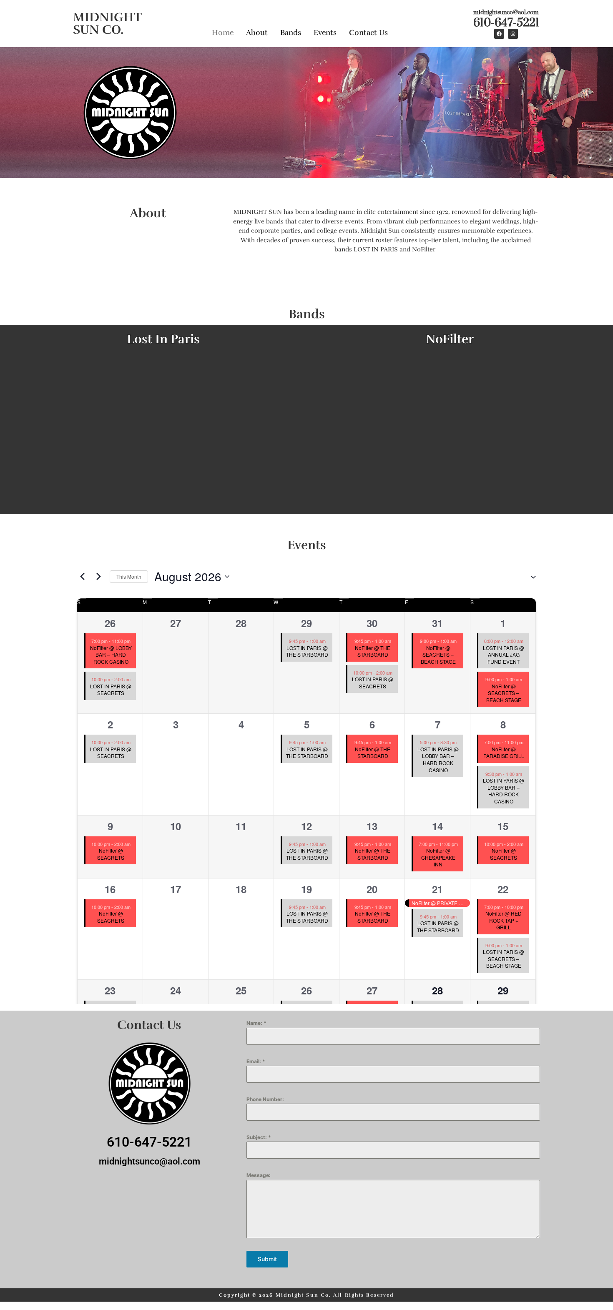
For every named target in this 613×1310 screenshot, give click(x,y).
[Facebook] (499, 34)
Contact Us (368, 32)
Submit (267, 1258)
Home (223, 32)
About (257, 32)
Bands (290, 32)
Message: (258, 1175)
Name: (256, 1023)
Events (325, 32)
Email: (255, 1061)
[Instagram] (513, 34)
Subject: (258, 1137)
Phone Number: (265, 1099)
